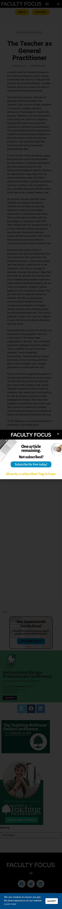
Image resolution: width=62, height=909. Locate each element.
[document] (31, 454)
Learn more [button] (10, 904)
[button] (58, 434)
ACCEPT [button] (51, 901)
